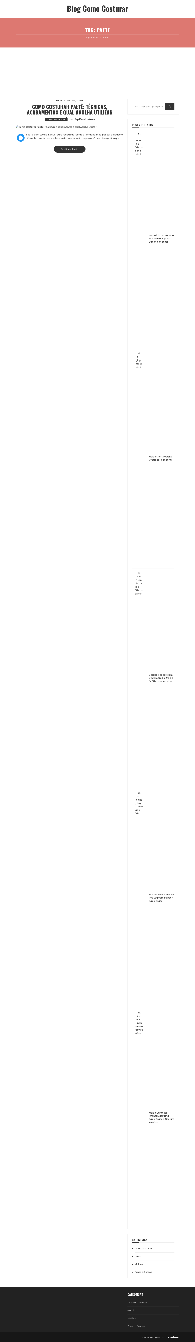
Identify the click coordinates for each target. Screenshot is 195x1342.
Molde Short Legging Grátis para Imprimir (160, 458)
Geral (80, 100)
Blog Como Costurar (97, 8)
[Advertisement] (97, 69)
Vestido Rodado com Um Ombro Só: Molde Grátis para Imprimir (161, 678)
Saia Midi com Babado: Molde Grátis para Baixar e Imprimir (161, 238)
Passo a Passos (143, 1272)
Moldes (139, 1264)
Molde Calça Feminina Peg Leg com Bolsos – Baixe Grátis (161, 898)
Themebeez (172, 1337)
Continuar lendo (69, 149)
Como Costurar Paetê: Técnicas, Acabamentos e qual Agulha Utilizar (70, 109)
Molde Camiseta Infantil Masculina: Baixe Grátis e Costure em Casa (161, 1117)
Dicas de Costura (66, 100)
